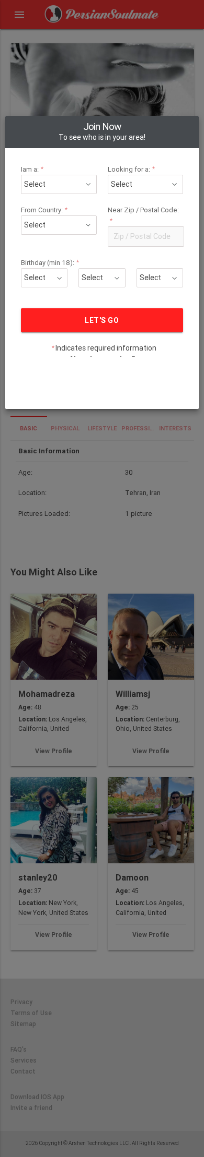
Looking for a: (131, 169)
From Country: (44, 210)
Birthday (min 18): (50, 262)
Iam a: (32, 169)
